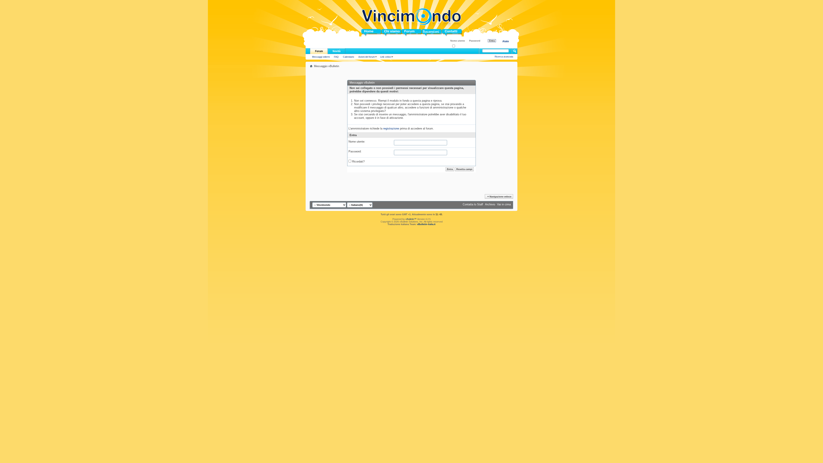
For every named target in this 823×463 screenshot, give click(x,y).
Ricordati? (460, 46)
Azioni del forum (366, 57)
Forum (406, 32)
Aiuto (505, 41)
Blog (425, 32)
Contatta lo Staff (473, 204)
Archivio (490, 204)
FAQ (336, 57)
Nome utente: (356, 141)
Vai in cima (504, 204)
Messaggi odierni (321, 57)
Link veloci (385, 57)
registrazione (391, 128)
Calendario (348, 57)
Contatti (447, 32)
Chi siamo (388, 32)
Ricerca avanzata (504, 56)
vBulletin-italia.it (426, 224)
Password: (355, 151)
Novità (337, 51)
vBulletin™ (410, 219)
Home (365, 32)
